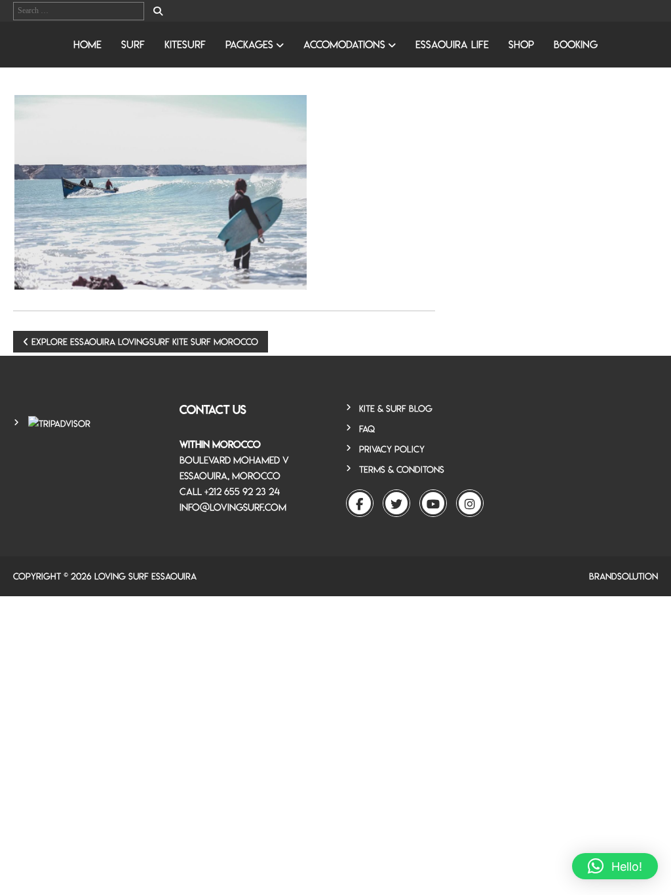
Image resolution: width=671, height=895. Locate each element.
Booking (576, 44)
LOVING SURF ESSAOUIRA (145, 576)
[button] (615, 866)
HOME (87, 44)
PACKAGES (249, 44)
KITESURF (185, 44)
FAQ (367, 428)
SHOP (521, 44)
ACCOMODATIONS (344, 44)
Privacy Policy (392, 449)
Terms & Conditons (401, 469)
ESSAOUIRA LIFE (452, 44)
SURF (133, 44)
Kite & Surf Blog (395, 408)
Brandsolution (623, 576)
